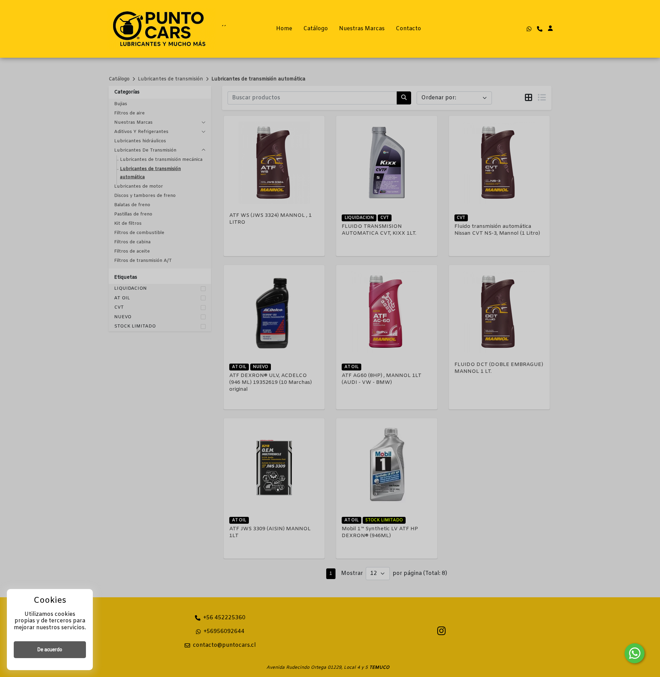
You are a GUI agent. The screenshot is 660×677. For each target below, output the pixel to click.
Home (284, 28)
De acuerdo (49, 649)
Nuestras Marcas (362, 28)
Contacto (408, 28)
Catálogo (315, 28)
